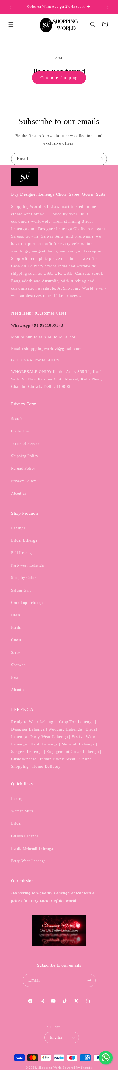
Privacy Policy (23, 481)
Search (17, 419)
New (15, 677)
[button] (11, 24)
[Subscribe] (101, 159)
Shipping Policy (24, 456)
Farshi (16, 627)
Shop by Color (23, 578)
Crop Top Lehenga (27, 603)
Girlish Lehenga (24, 836)
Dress (15, 615)
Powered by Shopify (77, 1067)
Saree (15, 652)
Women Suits (22, 811)
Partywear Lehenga (27, 565)
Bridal (16, 823)
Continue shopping (59, 77)
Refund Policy (23, 468)
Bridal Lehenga (24, 540)
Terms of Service (25, 444)
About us (18, 493)
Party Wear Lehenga (28, 861)
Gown (16, 640)
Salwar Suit (21, 590)
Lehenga (18, 528)
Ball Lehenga (22, 553)
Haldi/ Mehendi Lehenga (32, 848)
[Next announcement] (108, 7)
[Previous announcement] (10, 7)
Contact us (20, 431)
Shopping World (50, 1067)
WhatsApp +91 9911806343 (37, 325)
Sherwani (19, 665)
